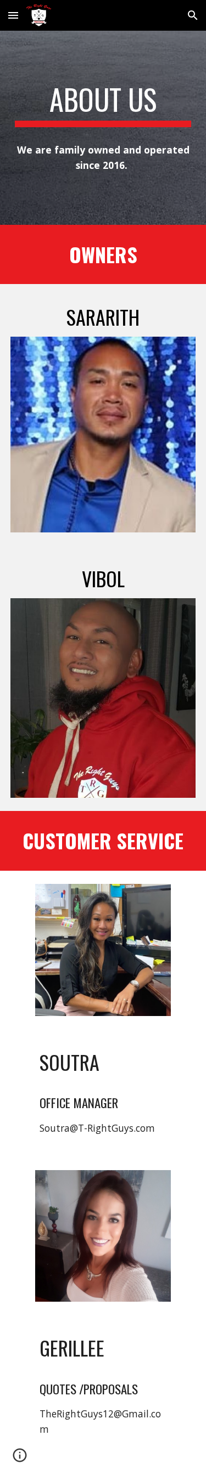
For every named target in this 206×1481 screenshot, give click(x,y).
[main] (103, 105)
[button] (13, 15)
